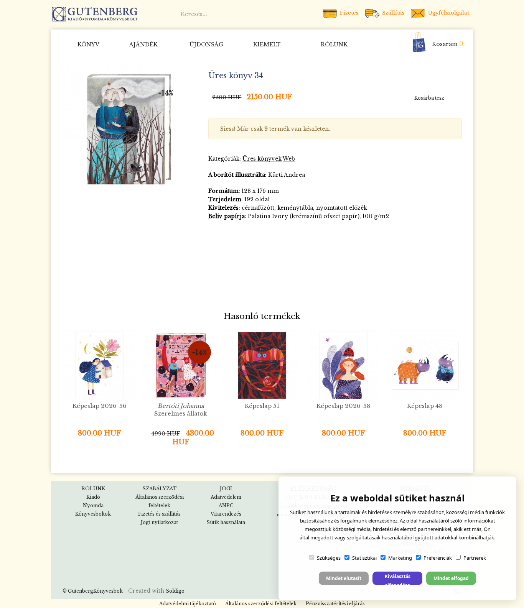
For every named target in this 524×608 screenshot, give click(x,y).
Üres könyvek (262, 158)
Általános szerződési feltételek (261, 603)
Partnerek (474, 557)
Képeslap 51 (262, 405)
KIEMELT (267, 44)
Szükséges (329, 557)
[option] (129, 130)
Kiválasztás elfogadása (397, 579)
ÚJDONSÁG (206, 44)
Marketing (400, 557)
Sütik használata (225, 522)
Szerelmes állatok (180, 409)
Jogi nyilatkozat (159, 522)
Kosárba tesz (429, 98)
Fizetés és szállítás (159, 514)
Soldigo (175, 591)
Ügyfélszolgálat (448, 13)
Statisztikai (364, 557)
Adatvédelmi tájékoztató (187, 603)
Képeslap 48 (425, 405)
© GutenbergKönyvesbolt (93, 591)
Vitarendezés (226, 514)
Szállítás (392, 13)
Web (289, 158)
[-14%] (129, 130)
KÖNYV (88, 44)
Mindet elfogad (451, 578)
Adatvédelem (226, 497)
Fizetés (348, 13)
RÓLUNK (334, 44)
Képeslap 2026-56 (100, 405)
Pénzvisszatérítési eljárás (335, 603)
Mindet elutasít (343, 578)
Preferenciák (437, 557)
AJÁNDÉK (143, 44)
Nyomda (93, 505)
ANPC (226, 505)
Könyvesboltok (93, 514)
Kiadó (93, 497)
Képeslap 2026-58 (343, 405)
